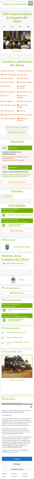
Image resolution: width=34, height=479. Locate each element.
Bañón (21, 279)
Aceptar (17, 459)
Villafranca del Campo (22, 247)
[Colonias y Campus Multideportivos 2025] (17, 212)
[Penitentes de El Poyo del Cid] (17, 403)
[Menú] (30, 3)
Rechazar (17, 464)
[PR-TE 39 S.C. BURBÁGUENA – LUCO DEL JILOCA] (17, 343)
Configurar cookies (17, 469)
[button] (31, 407)
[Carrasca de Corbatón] (17, 356)
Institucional (17, 51)
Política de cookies (4, 475)
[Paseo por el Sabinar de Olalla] (17, 338)
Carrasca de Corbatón (17, 380)
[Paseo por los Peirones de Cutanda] (17, 333)
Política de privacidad (14, 475)
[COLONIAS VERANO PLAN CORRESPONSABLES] (17, 223)
